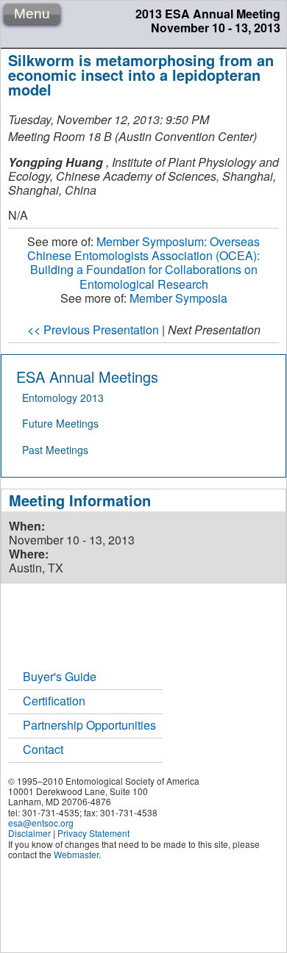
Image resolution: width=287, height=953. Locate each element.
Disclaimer (29, 833)
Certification (54, 700)
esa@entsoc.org (41, 822)
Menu (32, 13)
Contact (43, 749)
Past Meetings (55, 449)
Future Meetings (60, 423)
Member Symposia (178, 298)
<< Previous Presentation (93, 329)
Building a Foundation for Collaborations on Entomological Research (143, 262)
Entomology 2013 (63, 397)
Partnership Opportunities (89, 724)
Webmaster (76, 854)
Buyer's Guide (59, 676)
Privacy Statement (93, 833)
